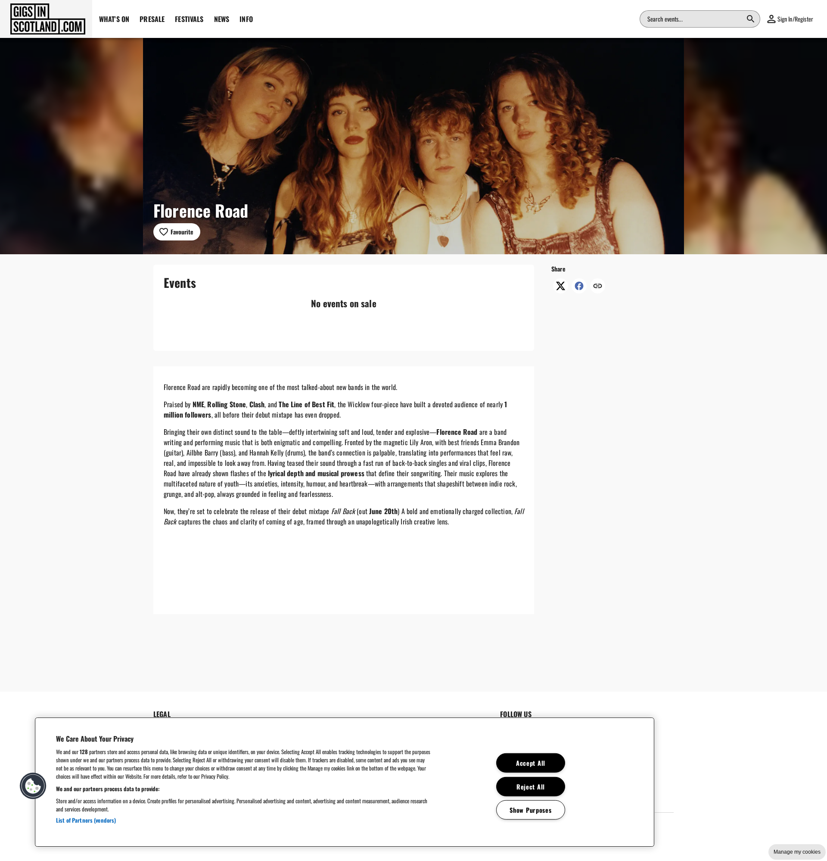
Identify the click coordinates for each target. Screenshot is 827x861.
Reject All (530, 786)
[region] (344, 782)
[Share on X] (560, 290)
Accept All (530, 762)
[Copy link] (597, 286)
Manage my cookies (797, 852)
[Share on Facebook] (579, 290)
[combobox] (695, 19)
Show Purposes (530, 809)
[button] (46, 19)
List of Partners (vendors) (86, 820)
